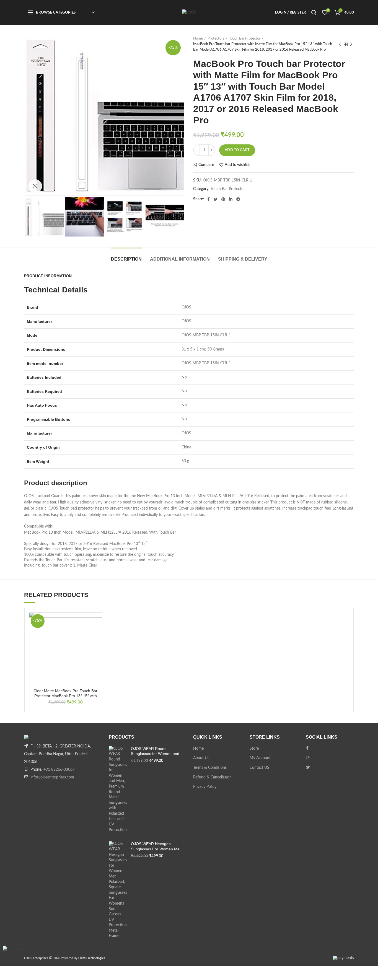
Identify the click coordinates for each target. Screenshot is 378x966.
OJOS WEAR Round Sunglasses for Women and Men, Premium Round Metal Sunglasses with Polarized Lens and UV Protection (155, 751)
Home (198, 38)
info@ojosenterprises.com (52, 777)
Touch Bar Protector (244, 38)
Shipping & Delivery (242, 259)
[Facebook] (208, 199)
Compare (206, 165)
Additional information (180, 259)
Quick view (98, 646)
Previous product (340, 44)
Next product (351, 44)
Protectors (216, 38)
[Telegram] (238, 199)
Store (254, 749)
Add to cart (237, 150)
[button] (98, 633)
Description (126, 259)
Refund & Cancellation (212, 777)
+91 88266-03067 (59, 770)
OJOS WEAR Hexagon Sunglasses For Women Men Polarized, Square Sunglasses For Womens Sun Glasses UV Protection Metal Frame (157, 846)
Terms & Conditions (210, 768)
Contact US (259, 768)
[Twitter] (215, 199)
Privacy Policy (204, 787)
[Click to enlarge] (35, 186)
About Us (201, 758)
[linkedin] (230, 199)
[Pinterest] (223, 199)
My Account (260, 758)
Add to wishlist (237, 165)
